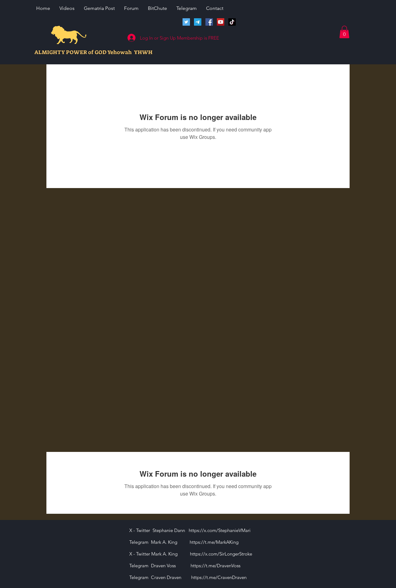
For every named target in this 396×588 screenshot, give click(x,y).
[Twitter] (186, 22)
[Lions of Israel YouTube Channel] (220, 22)
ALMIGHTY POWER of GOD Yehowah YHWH (93, 52)
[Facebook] (209, 22)
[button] (344, 32)
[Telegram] (197, 22)
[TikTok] (232, 22)
